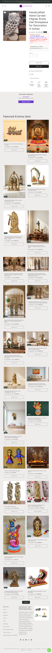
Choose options (38, 511)
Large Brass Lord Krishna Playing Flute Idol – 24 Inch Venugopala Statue (37, 349)
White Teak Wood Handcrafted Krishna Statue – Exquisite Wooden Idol (36, 506)
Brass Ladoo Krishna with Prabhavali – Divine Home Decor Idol (37, 540)
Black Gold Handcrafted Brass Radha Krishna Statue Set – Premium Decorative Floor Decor (14, 321)
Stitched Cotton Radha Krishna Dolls (12, 470)
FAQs (4, 620)
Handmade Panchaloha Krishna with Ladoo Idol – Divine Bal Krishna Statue (14, 592)
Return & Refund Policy (8, 629)
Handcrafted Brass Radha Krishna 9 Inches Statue (37, 471)
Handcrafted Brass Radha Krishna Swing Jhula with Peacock (36, 190)
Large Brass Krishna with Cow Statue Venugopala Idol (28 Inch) (12, 392)
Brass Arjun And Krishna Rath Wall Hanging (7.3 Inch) (14, 144)
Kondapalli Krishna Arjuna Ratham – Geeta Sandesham (37, 592)
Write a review (26, 101)
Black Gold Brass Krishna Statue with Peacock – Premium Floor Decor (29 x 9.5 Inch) (37, 246)
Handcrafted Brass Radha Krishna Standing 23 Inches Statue (37, 155)
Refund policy (29, 648)
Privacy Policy (6, 626)
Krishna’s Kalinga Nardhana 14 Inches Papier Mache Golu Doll (14, 557)
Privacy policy (22, 648)
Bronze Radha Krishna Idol (10, 506)
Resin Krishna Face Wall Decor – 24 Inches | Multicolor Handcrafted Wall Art (37, 419)
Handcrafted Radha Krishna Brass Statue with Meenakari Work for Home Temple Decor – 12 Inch (13, 237)
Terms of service (45, 648)
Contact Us (5, 615)
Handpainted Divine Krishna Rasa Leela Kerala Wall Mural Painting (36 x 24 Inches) (37, 384)
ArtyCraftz (9, 648)
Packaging (5, 623)
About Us (5, 612)
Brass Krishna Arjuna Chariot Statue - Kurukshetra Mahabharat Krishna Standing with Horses (14, 356)
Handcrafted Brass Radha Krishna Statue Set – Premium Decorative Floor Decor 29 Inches (37, 302)
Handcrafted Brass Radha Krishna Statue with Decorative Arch (13, 201)
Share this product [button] (34, 78)
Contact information (36, 648)
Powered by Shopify (15, 648)
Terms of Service (7, 632)
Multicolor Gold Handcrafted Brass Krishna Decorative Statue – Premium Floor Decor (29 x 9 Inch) (14, 274)
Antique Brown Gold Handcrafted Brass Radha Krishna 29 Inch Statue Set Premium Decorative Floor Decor (37, 274)
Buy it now (39, 66)
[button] (2, 6)
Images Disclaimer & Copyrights (10, 635)
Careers (5, 618)
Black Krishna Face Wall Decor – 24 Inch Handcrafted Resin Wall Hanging (13, 437)
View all (26, 602)
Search (4, 609)
